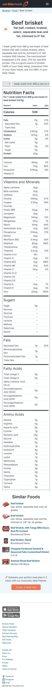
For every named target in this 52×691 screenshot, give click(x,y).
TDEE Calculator (9, 630)
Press (4, 656)
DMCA (4, 666)
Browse (6, 10)
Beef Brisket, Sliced (21, 539)
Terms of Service (9, 669)
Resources (6, 643)
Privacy (5, 663)
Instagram (9, 679)
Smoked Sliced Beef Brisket (25, 560)
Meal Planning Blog (10, 636)
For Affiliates (7, 659)
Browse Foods (8, 624)
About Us (6, 653)
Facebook (9, 676)
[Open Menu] (47, 4)
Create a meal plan (26, 587)
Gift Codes (6, 640)
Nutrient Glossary (9, 633)
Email (7, 683)
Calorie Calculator (9, 627)
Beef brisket (27, 22)
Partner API (7, 650)
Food (14, 10)
